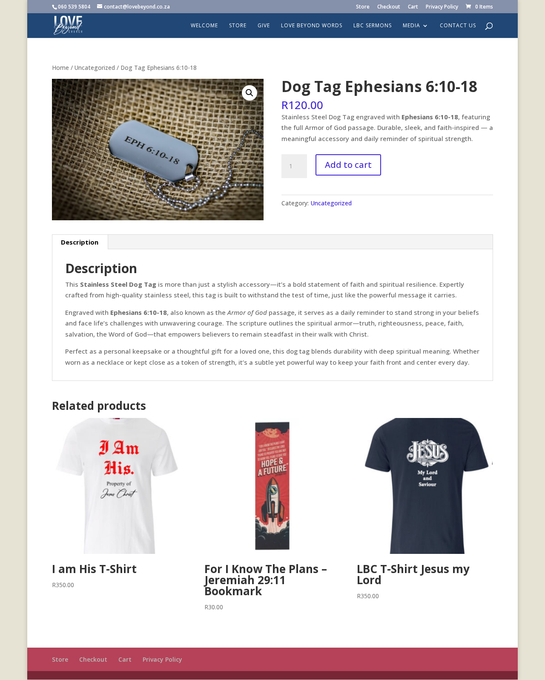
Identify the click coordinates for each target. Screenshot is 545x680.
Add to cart (348, 164)
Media (411, 26)
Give (264, 26)
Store (363, 7)
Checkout (388, 7)
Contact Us (458, 26)
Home (60, 67)
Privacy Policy (442, 7)
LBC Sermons (372, 26)
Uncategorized (95, 67)
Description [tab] (79, 242)
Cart (413, 7)
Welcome (204, 26)
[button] (249, 93)
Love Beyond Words (311, 26)
